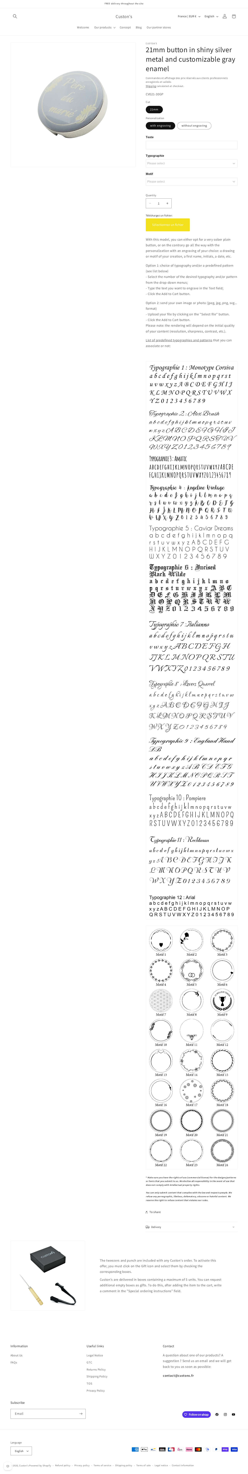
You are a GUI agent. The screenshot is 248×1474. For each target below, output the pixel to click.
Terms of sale (143, 1465)
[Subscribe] (81, 1414)
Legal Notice (95, 1355)
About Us (17, 1355)
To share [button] (155, 1212)
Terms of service (102, 1465)
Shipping (151, 86)
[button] (15, 16)
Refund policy (62, 1465)
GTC (89, 1362)
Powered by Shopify (40, 1465)
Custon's (24, 1465)
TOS (89, 1383)
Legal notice (161, 1465)
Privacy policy (82, 1465)
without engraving (194, 125)
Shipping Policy (97, 1376)
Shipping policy (123, 1465)
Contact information (183, 1465)
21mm (154, 109)
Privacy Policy (96, 1391)
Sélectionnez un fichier (167, 225)
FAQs (14, 1362)
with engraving (160, 125)
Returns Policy (96, 1369)
